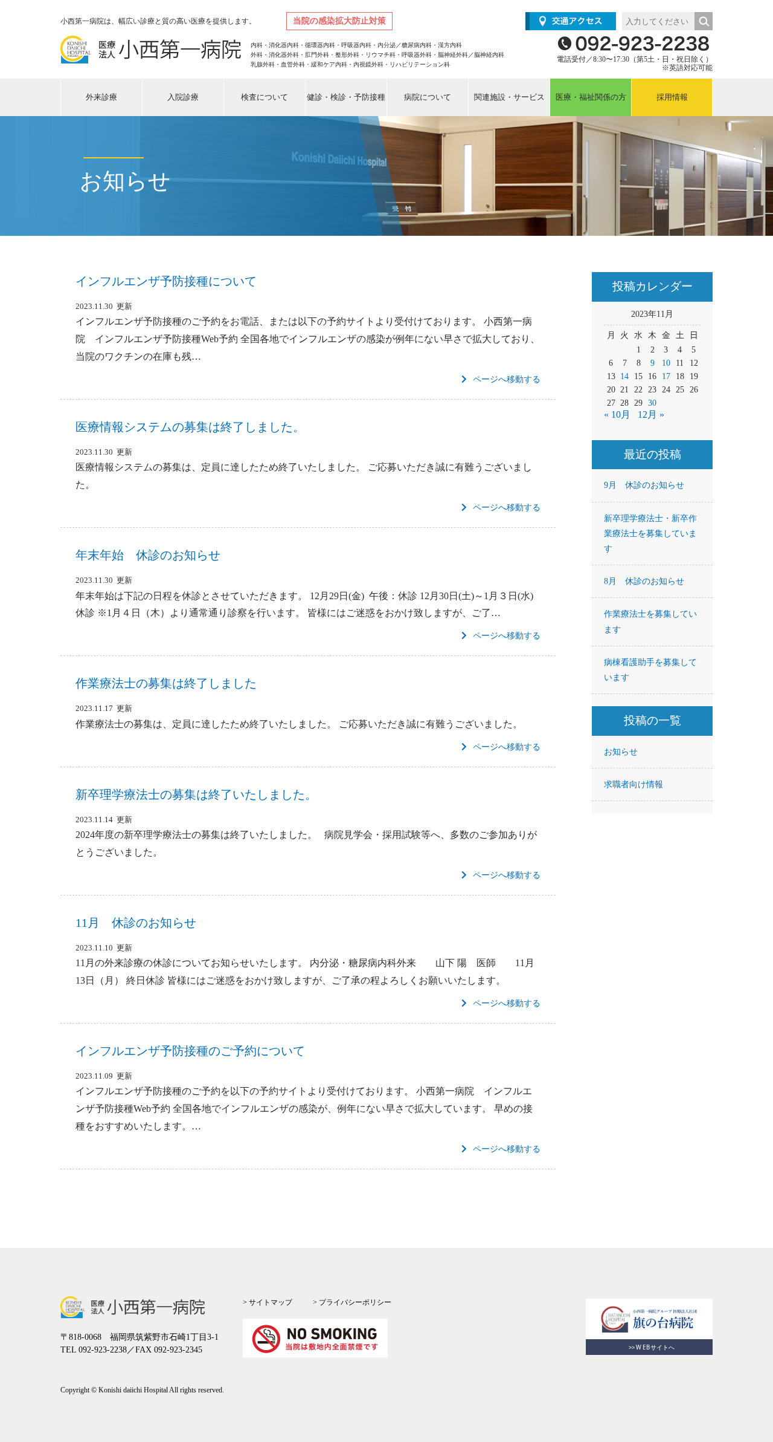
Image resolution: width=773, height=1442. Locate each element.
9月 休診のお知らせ (644, 485)
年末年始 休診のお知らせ (147, 555)
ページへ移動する (506, 379)
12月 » (651, 414)
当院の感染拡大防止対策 (339, 20)
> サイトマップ (267, 1302)
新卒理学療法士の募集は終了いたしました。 (196, 794)
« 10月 (617, 414)
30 (652, 403)
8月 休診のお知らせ (644, 581)
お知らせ (621, 751)
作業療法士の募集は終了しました (166, 683)
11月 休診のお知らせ (135, 922)
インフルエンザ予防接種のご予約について (190, 1050)
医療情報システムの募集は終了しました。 (190, 427)
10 (666, 363)
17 (666, 376)
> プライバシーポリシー (352, 1302)
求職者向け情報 (633, 784)
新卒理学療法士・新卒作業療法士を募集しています (650, 533)
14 (624, 376)
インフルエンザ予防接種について (166, 281)
